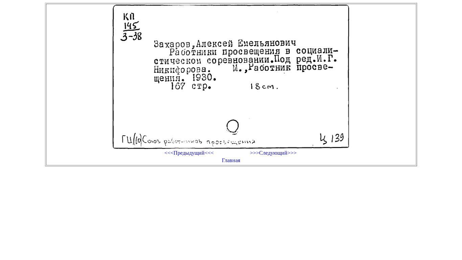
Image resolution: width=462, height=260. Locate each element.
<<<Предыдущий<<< (189, 153)
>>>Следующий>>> (273, 153)
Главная (231, 160)
